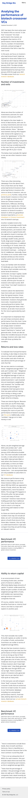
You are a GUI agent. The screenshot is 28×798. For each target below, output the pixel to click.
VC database (8, 475)
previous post (6, 195)
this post (7, 415)
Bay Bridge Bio (9, 3)
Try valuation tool (14, 558)
